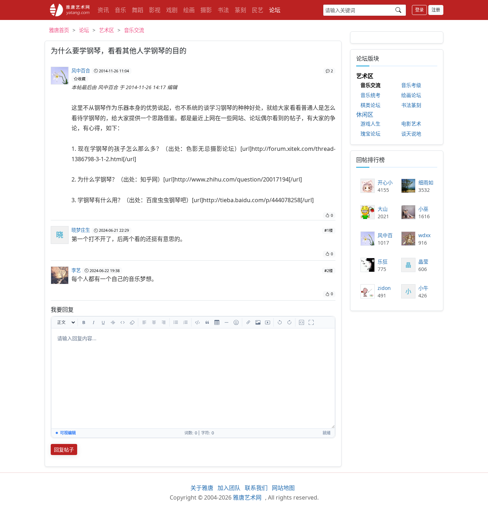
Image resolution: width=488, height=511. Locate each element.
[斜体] (93, 322)
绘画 (189, 10)
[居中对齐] (154, 322)
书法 (223, 10)
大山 (383, 208)
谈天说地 (411, 133)
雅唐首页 (59, 30)
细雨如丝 (425, 182)
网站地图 (283, 488)
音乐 (120, 10)
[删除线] (113, 322)
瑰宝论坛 (370, 133)
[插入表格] (216, 322)
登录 (419, 10)
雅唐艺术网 (69, 10)
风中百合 (80, 70)
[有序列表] (185, 322)
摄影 (206, 10)
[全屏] (311, 322)
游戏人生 (370, 123)
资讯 (103, 10)
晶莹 (423, 261)
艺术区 (106, 30)
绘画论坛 (411, 95)
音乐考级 (411, 85)
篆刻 (240, 10)
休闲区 (364, 114)
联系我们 (256, 488)
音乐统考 (370, 95)
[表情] (236, 322)
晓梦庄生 (80, 230)
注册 (436, 10)
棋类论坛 (370, 105)
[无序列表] (175, 322)
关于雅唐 (201, 488)
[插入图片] (258, 322)
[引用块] (207, 322)
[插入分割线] (226, 322)
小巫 (423, 208)
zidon (384, 288)
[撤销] (279, 322)
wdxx (424, 235)
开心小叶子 (385, 182)
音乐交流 (134, 30)
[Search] (398, 10)
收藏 (82, 78)
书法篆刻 (411, 105)
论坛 (274, 10)
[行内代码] (122, 322)
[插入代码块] (197, 322)
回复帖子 (64, 449)
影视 (154, 10)
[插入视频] (267, 322)
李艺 (76, 270)
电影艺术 (411, 123)
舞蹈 (137, 10)
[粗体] (84, 322)
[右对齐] (163, 322)
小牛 (423, 288)
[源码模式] (301, 322)
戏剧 (172, 10)
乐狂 (383, 261)
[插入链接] (248, 322)
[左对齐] (144, 322)
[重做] (289, 322)
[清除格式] (132, 322)
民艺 (257, 10)
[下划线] (103, 322)
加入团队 (229, 488)
